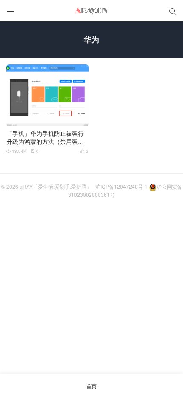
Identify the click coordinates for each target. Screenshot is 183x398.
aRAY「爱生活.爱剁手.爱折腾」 (56, 186)
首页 (91, 385)
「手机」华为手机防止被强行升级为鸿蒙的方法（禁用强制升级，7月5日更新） (45, 137)
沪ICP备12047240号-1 (121, 186)
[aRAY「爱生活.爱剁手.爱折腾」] (91, 10)
